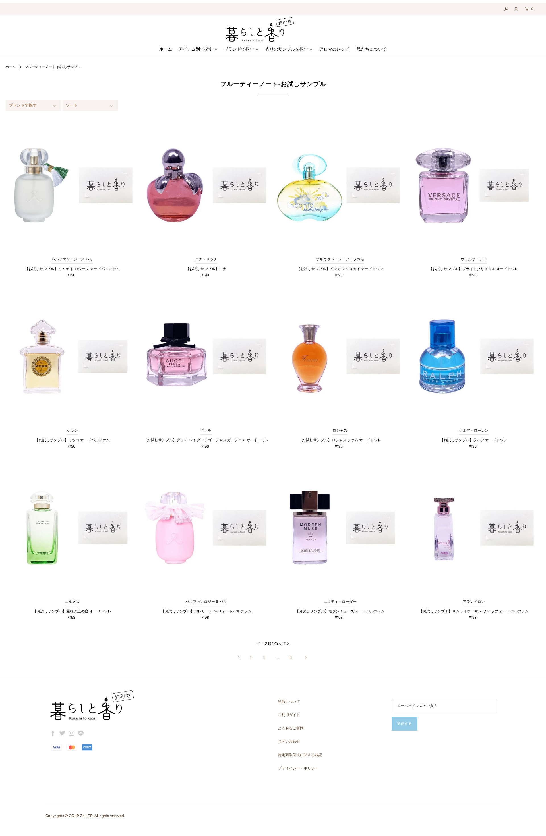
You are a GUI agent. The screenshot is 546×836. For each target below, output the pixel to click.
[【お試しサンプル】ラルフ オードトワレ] (473, 356)
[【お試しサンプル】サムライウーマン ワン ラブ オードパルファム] (473, 528)
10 (290, 657)
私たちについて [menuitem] (371, 49)
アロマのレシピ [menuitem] (334, 49)
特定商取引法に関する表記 (300, 755)
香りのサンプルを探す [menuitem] (286, 49)
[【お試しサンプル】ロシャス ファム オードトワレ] (340, 356)
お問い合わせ (289, 741)
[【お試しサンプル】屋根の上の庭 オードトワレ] (72, 528)
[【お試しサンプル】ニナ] (206, 185)
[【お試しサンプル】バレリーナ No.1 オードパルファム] (206, 528)
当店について (289, 702)
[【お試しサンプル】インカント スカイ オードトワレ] (340, 185)
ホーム (10, 67)
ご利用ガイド (289, 715)
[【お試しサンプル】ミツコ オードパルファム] (72, 356)
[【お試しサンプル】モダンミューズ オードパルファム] (340, 528)
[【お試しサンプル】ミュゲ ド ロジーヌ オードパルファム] (72, 185)
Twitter (62, 733)
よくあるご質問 (291, 728)
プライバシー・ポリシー (298, 768)
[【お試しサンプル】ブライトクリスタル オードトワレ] (473, 185)
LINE (81, 733)
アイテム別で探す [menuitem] (196, 49)
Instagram (72, 733)
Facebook (53, 733)
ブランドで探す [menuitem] (239, 49)
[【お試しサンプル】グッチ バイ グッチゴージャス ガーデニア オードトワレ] (206, 356)
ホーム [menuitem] (165, 49)
